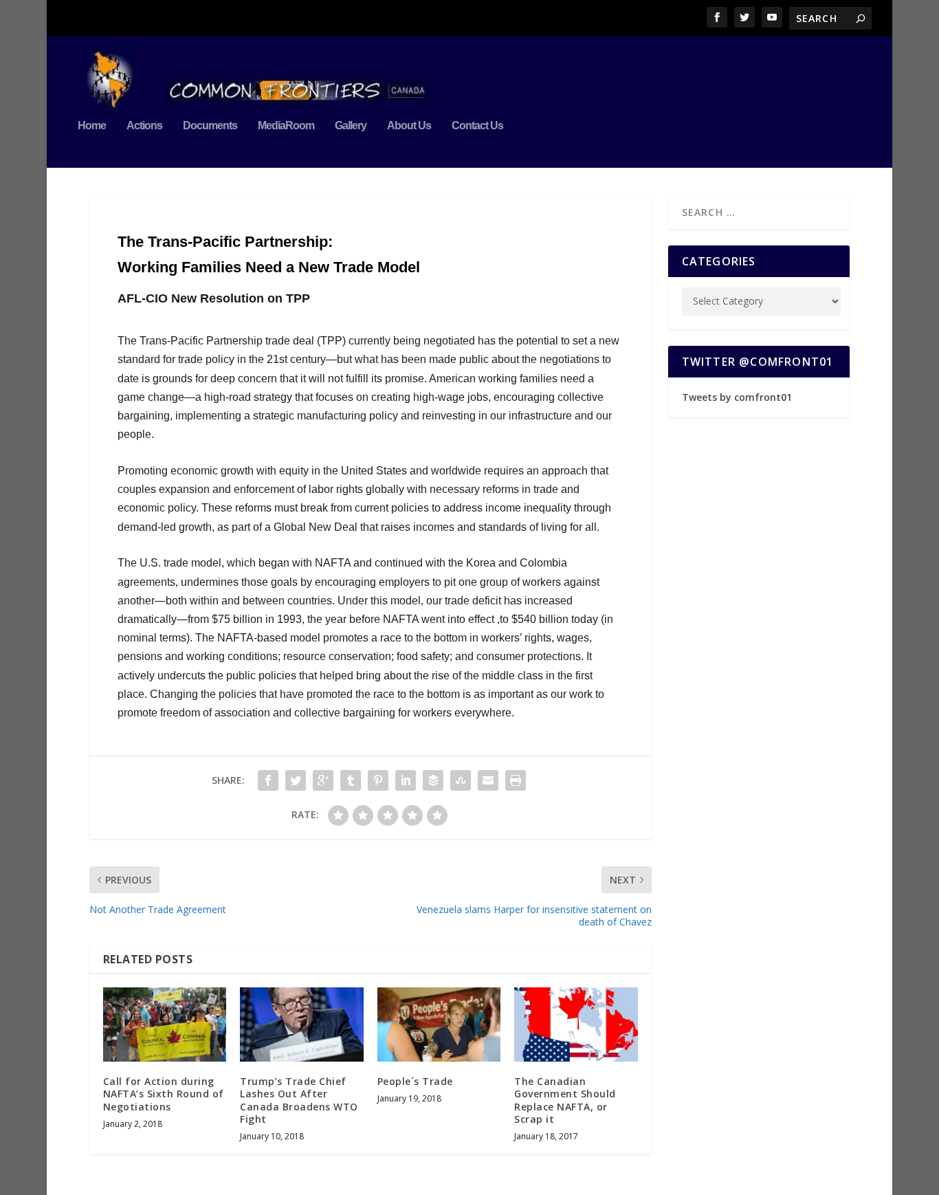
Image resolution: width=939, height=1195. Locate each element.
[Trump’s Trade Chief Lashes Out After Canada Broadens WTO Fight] (301, 1024)
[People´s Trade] (438, 1024)
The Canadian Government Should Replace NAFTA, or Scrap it (565, 1100)
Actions (144, 125)
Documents (210, 125)
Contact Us (477, 125)
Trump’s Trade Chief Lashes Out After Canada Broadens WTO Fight (299, 1100)
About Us (409, 125)
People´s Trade (415, 1081)
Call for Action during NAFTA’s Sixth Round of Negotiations (163, 1093)
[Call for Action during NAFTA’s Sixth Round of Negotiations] (164, 1024)
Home (92, 125)
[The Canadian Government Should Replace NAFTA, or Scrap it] (575, 1024)
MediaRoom (286, 125)
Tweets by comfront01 (737, 397)
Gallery (350, 125)
